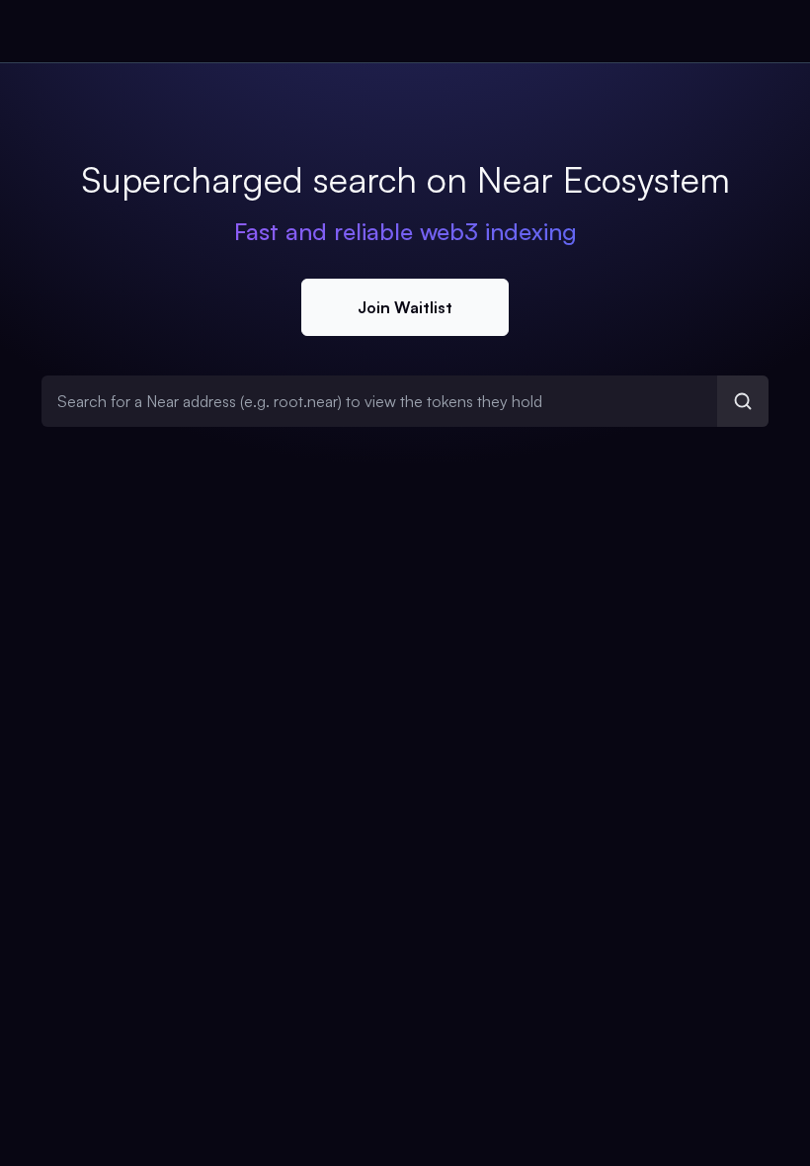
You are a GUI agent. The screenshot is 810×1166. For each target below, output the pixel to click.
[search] (743, 401)
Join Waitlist (405, 307)
